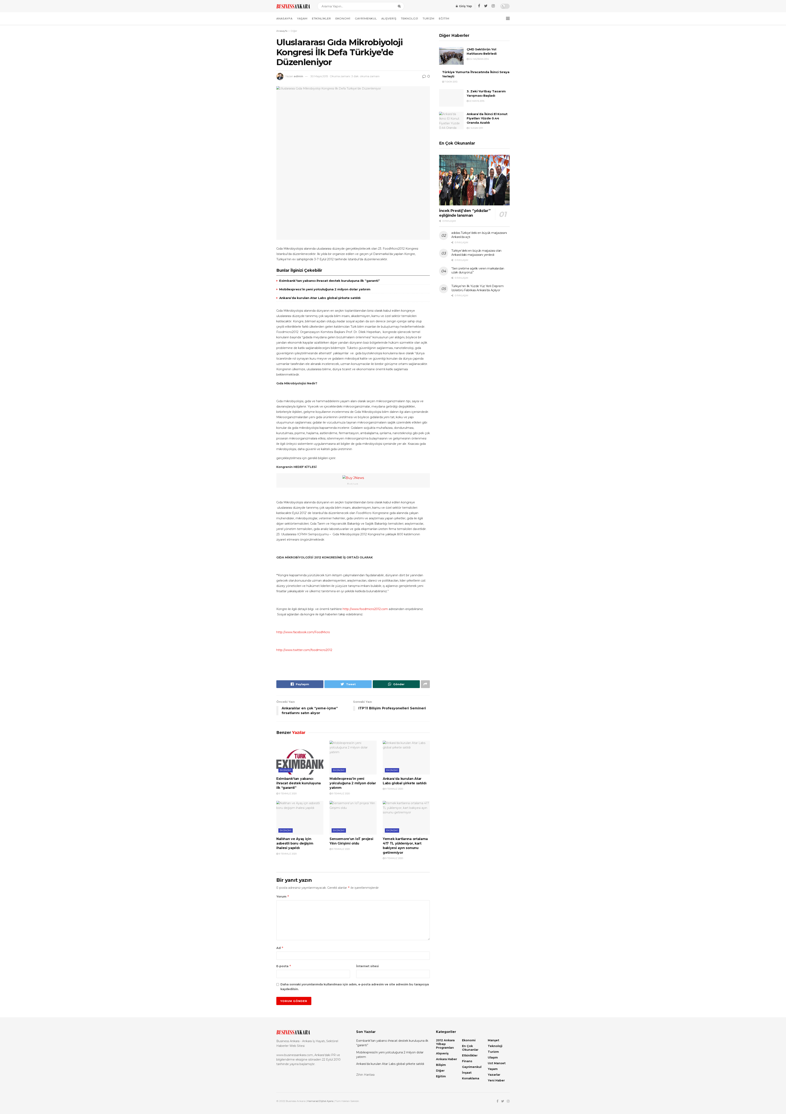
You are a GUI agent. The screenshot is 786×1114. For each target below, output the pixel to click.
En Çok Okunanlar (470, 1048)
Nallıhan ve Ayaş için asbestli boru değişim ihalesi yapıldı (294, 843)
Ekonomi (342, 18)
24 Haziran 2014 (479, 59)
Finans (467, 1061)
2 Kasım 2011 (476, 128)
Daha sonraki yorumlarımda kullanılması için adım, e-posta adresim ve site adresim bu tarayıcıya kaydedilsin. (354, 987)
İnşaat (467, 1072)
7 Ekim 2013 (450, 81)
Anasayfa (284, 18)
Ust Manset (497, 1063)
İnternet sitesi (367, 966)
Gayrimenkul (366, 18)
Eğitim (444, 18)
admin (298, 76)
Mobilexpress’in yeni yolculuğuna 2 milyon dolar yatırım (324, 289)
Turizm (428, 18)
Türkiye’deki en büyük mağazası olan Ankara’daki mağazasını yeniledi (476, 253)
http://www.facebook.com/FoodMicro (303, 632)
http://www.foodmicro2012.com (365, 609)
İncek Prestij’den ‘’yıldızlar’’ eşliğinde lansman (465, 213)
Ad (279, 948)
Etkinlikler (321, 18)
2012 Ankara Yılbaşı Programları (445, 1043)
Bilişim (441, 1065)
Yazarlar (494, 1075)
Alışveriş (388, 18)
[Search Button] (400, 6)
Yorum (282, 896)
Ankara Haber (446, 1059)
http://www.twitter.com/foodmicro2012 (304, 650)
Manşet (493, 1040)
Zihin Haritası (365, 1075)
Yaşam (302, 18)
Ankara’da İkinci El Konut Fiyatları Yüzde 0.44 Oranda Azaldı (487, 118)
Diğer (294, 30)
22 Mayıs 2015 (476, 101)
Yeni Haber (496, 1080)
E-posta (283, 966)
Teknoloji (409, 18)
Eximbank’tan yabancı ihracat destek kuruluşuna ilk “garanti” (329, 281)
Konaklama (470, 1078)
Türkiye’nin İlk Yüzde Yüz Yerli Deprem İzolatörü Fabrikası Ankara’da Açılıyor (477, 288)
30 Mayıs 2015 (319, 76)
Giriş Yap (465, 6)
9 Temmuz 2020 (287, 793)
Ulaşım (493, 1057)
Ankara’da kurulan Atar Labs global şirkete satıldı (319, 298)
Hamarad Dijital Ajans (320, 1101)
